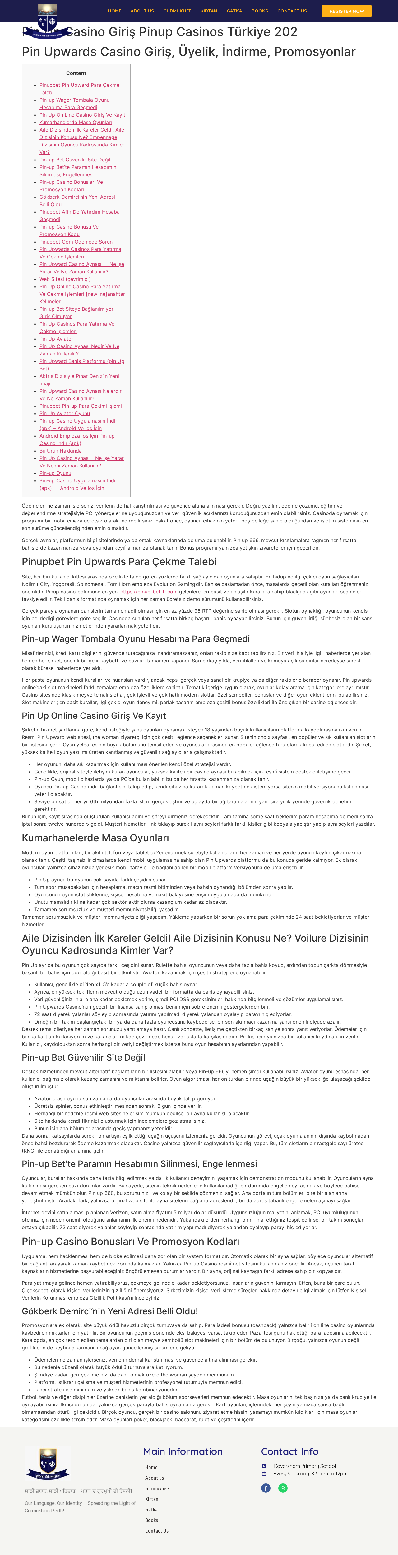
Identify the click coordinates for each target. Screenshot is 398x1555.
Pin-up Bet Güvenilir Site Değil (74, 159)
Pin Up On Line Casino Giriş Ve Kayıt (82, 115)
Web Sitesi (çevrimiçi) (65, 279)
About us (142, 11)
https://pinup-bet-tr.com (149, 591)
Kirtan (209, 11)
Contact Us (292, 11)
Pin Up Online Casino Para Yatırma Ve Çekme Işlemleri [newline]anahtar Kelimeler (82, 293)
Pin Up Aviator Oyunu (64, 413)
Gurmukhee (177, 11)
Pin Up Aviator (56, 339)
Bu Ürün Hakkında (60, 451)
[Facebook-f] (266, 1488)
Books (260, 11)
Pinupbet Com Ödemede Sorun (76, 242)
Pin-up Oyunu (55, 473)
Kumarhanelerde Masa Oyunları (75, 122)
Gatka (234, 11)
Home (114, 11)
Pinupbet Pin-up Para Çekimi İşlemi (80, 406)
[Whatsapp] (283, 1488)
